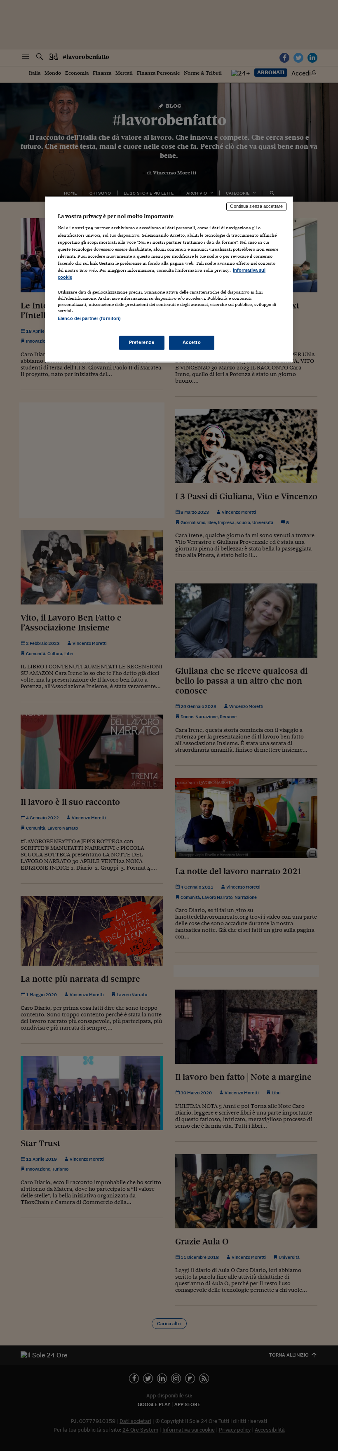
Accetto (192, 342)
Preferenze (142, 342)
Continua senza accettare (256, 206)
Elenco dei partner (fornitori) (89, 318)
